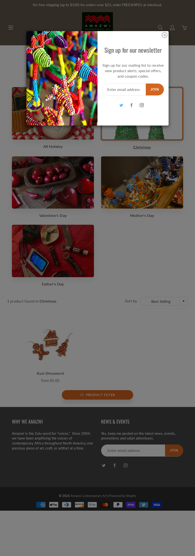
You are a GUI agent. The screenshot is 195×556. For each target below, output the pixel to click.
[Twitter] (121, 105)
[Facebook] (131, 105)
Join (155, 89)
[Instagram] (141, 105)
